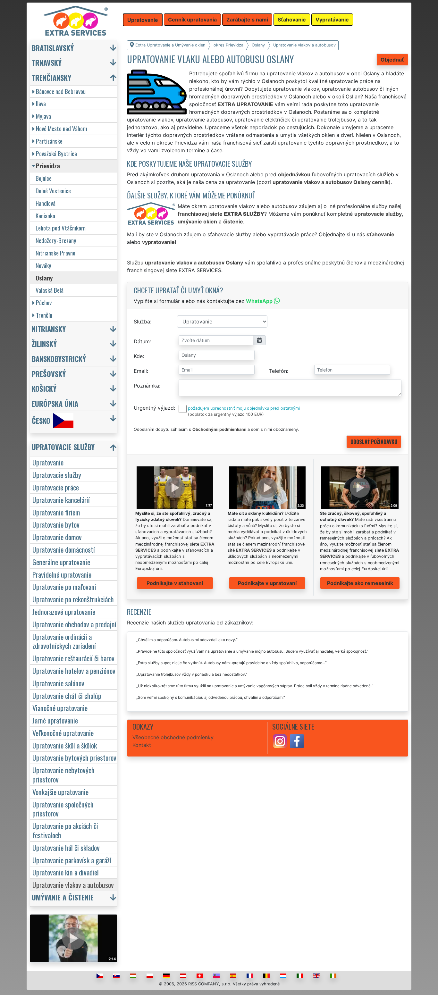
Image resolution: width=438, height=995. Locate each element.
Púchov (44, 302)
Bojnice (44, 178)
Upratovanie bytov (56, 524)
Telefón (278, 371)
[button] (74, 448)
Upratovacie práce (55, 487)
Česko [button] (41, 420)
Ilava (41, 103)
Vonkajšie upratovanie (60, 791)
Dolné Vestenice (53, 190)
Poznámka (146, 385)
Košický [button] (44, 388)
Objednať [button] (392, 59)
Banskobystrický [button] (59, 358)
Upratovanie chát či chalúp (66, 695)
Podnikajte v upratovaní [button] (267, 583)
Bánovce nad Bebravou (61, 91)
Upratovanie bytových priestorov (74, 757)
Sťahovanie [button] (292, 19)
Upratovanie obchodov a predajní (74, 624)
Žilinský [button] (44, 343)
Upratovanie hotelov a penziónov (73, 670)
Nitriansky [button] (49, 328)
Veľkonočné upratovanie (63, 732)
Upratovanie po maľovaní (64, 586)
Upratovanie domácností (63, 549)
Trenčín (44, 315)
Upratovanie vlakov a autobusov (73, 884)
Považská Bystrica (56, 153)
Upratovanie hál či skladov (66, 847)
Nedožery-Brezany (56, 240)
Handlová (45, 203)
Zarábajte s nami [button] (247, 19)
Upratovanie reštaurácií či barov (73, 658)
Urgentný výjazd (154, 408)
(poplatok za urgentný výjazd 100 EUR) (226, 414)
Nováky (43, 265)
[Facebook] (297, 740)
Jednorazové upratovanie (63, 611)
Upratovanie (47, 462)
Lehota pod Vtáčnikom (61, 227)
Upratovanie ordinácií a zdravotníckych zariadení (64, 641)
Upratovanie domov (57, 536)
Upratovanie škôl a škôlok (64, 745)
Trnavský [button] (47, 62)
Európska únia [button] (55, 403)
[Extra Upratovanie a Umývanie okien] (76, 20)
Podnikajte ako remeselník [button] (360, 583)
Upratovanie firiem (56, 512)
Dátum (142, 341)
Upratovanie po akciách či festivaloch (65, 830)
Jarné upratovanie (55, 720)
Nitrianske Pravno (55, 252)
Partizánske (49, 141)
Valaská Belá (49, 290)
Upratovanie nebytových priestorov (63, 774)
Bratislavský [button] (53, 47)
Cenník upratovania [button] (192, 19)
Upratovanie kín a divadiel (65, 872)
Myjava (43, 116)
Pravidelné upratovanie (61, 574)
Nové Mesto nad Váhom (61, 128)
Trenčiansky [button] (51, 77)
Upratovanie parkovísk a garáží (71, 860)
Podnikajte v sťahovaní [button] (175, 583)
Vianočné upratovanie (60, 707)
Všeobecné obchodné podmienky (173, 737)
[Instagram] (280, 740)
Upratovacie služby (56, 474)
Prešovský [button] (49, 373)
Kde (138, 356)
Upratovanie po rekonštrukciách (73, 599)
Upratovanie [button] (142, 20)
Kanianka (45, 215)
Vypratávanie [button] (332, 19)
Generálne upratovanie (61, 561)
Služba (142, 321)
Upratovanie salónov (58, 683)
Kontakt (141, 745)
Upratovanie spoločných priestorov (63, 809)
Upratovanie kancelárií (61, 499)
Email (140, 371)
